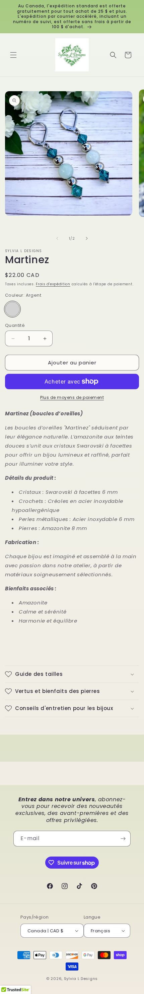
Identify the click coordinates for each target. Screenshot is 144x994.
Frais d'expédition (53, 284)
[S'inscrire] (123, 838)
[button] (13, 55)
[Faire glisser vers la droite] (86, 238)
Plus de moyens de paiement (72, 397)
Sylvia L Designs (81, 978)
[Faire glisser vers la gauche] (57, 238)
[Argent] (12, 309)
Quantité (15, 325)
